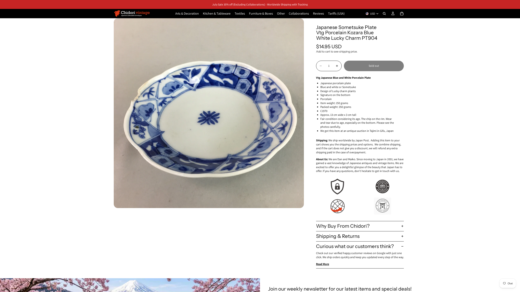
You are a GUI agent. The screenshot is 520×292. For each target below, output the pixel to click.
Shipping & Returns (338, 236)
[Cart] (401, 13)
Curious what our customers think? (355, 246)
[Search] (384, 13)
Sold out (374, 66)
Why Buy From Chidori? (343, 226)
